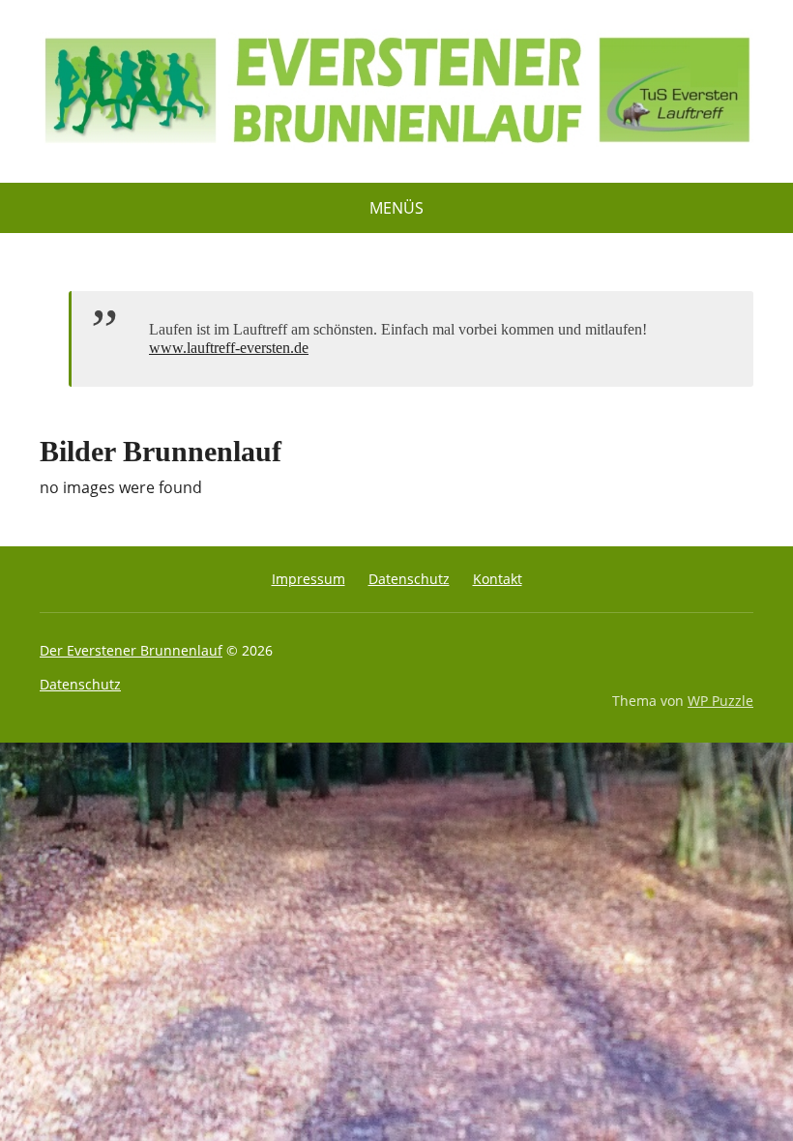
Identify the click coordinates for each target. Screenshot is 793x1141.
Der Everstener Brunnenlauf (131, 650)
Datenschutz (409, 579)
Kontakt (497, 579)
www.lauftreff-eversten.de (228, 347)
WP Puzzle (720, 700)
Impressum (308, 579)
